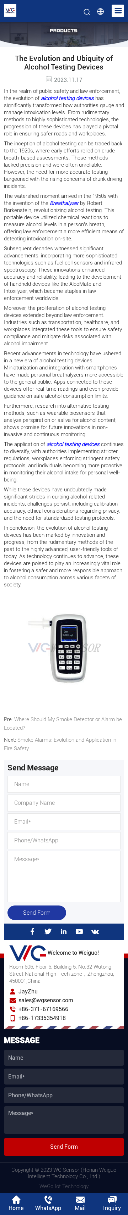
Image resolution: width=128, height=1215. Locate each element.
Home (16, 1208)
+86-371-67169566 (43, 1009)
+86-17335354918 (42, 1018)
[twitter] (48, 932)
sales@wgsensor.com (45, 1000)
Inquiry (112, 1208)
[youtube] (79, 932)
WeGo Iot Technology (64, 1186)
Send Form (36, 912)
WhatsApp (48, 1208)
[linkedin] (63, 932)
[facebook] (32, 932)
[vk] (95, 932)
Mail (80, 1208)
